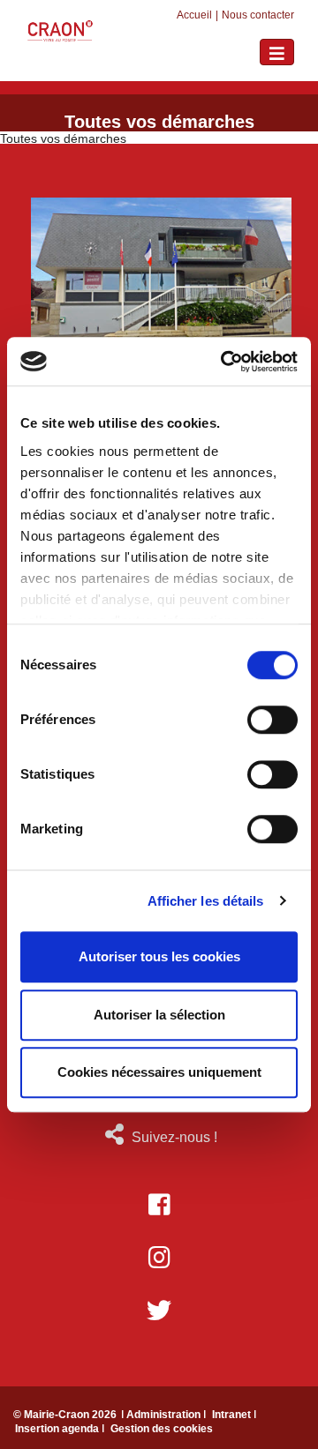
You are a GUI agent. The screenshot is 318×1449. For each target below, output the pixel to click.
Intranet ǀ (234, 1414)
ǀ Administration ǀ (164, 1414)
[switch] (272, 720)
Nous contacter (258, 15)
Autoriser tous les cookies (159, 956)
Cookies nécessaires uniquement (159, 1071)
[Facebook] (159, 1204)
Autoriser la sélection (159, 1014)
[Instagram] (159, 1257)
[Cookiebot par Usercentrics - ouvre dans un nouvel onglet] (224, 361)
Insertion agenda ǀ (61, 1429)
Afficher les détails (206, 900)
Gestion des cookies (161, 1429)
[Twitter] (159, 1310)
